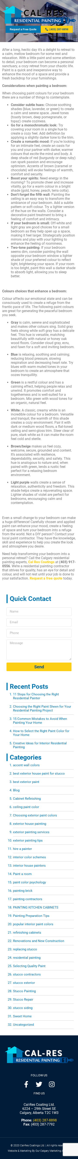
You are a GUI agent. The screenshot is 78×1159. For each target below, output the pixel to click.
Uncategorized (23, 1025)
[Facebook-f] (26, 1084)
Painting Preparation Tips (31, 916)
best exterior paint (26, 782)
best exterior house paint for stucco (39, 773)
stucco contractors (27, 974)
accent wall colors (26, 765)
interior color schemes (29, 857)
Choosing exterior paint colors (35, 815)
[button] (74, 36)
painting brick (22, 891)
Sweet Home (22, 1016)
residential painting (27, 958)
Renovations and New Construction (38, 941)
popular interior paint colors (33, 924)
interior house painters (29, 866)
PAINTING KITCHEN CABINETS (35, 907)
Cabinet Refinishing (27, 799)
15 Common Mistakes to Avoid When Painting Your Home (40, 721)
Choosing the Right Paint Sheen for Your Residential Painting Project (42, 708)
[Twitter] (39, 1084)
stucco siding (22, 1008)
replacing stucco (25, 949)
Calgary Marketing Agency (55, 1150)
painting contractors (27, 899)
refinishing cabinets (27, 932)
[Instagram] (52, 1084)
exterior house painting (29, 824)
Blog (16, 790)
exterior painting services (31, 832)
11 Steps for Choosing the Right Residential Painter (36, 696)
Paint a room (22, 874)
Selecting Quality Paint (29, 966)
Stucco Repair (23, 999)
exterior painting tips (28, 840)
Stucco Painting (24, 991)
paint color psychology (29, 882)
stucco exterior (24, 983)
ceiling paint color (26, 807)
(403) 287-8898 (45, 1120)
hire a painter (22, 849)
